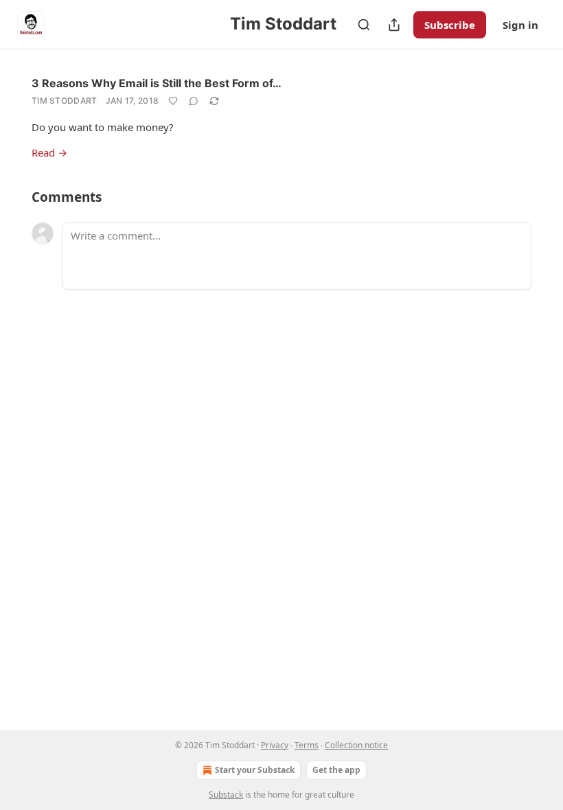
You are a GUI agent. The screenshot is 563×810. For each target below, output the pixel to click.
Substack (226, 794)
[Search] (364, 24)
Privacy (274, 745)
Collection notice (356, 745)
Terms (307, 745)
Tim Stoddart (64, 100)
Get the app (336, 770)
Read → (49, 152)
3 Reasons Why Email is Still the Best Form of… (157, 83)
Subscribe (449, 25)
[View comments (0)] (194, 101)
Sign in (520, 25)
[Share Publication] (394, 24)
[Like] (173, 101)
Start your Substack (255, 770)
